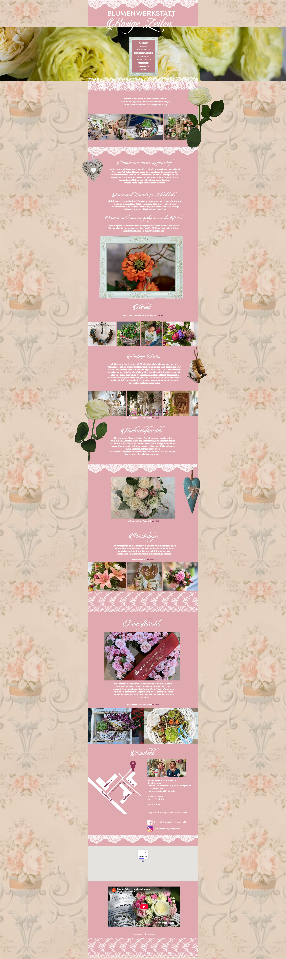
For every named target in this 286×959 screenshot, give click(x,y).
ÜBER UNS (143, 43)
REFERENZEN (143, 63)
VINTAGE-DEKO (143, 49)
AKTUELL (143, 46)
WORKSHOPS (143, 56)
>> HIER (155, 417)
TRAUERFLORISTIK (143, 59)
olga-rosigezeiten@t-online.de (161, 791)
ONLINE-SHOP (143, 66)
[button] (141, 267)
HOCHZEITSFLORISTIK (143, 53)
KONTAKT (143, 69)
